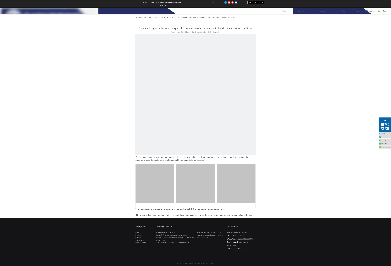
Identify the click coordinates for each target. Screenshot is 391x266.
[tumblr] (232, 2)
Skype (383, 133)
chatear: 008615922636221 (386, 147)
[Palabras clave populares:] (213, 2)
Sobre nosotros (140, 243)
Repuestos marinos (203, 237)
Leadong (212, 263)
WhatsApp (384, 143)
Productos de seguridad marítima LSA (209, 232)
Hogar (137, 232)
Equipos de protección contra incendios (210, 235)
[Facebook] (236, 2)
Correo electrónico (386, 137)
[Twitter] (225, 2)
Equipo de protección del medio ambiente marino (172, 243)
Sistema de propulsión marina (165, 232)
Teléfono (383, 140)
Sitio (219, 32)
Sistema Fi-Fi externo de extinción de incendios (171, 235)
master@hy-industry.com (145, 2)
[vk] (229, 2)
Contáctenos (139, 240)
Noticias (138, 237)
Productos (138, 235)
